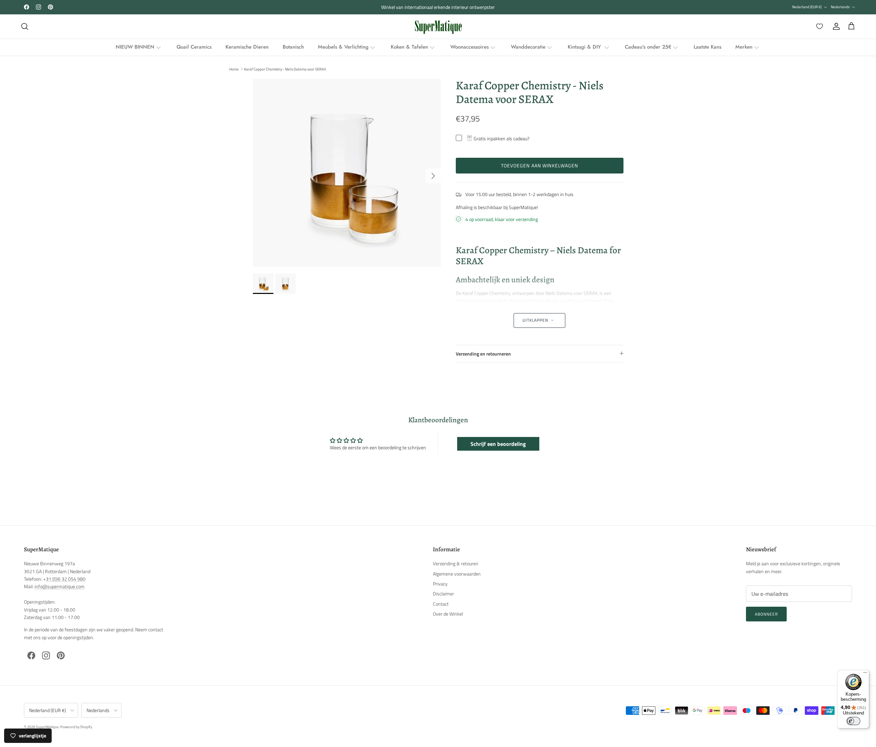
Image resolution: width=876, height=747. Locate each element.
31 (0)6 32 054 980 (66, 578)
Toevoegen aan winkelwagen (539, 165)
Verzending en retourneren (483, 353)
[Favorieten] (818, 26)
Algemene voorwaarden (457, 573)
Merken (743, 47)
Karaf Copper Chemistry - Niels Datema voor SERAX (285, 69)
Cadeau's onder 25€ (648, 47)
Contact (441, 603)
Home (234, 69)
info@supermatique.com (60, 586)
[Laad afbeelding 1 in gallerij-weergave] (347, 173)
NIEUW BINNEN (135, 47)
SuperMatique (47, 727)
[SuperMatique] (438, 26)
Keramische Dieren (247, 47)
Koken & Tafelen (409, 47)
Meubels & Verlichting (343, 47)
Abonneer (766, 614)
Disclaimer (443, 593)
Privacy (440, 583)
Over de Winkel (448, 613)
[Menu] (865, 674)
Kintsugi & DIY (585, 47)
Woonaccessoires (469, 47)
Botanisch (293, 47)
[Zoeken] (25, 26)
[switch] (853, 721)
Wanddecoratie (528, 47)
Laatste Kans (707, 47)
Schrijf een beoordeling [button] (498, 444)
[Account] (834, 26)
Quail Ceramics (194, 47)
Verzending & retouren (455, 563)
